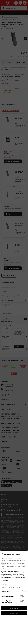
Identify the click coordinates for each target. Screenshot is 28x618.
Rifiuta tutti (14, 613)
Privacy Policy (4, 587)
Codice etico (11, 587)
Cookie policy (18, 587)
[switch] (22, 596)
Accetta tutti (14, 608)
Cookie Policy (4, 584)
